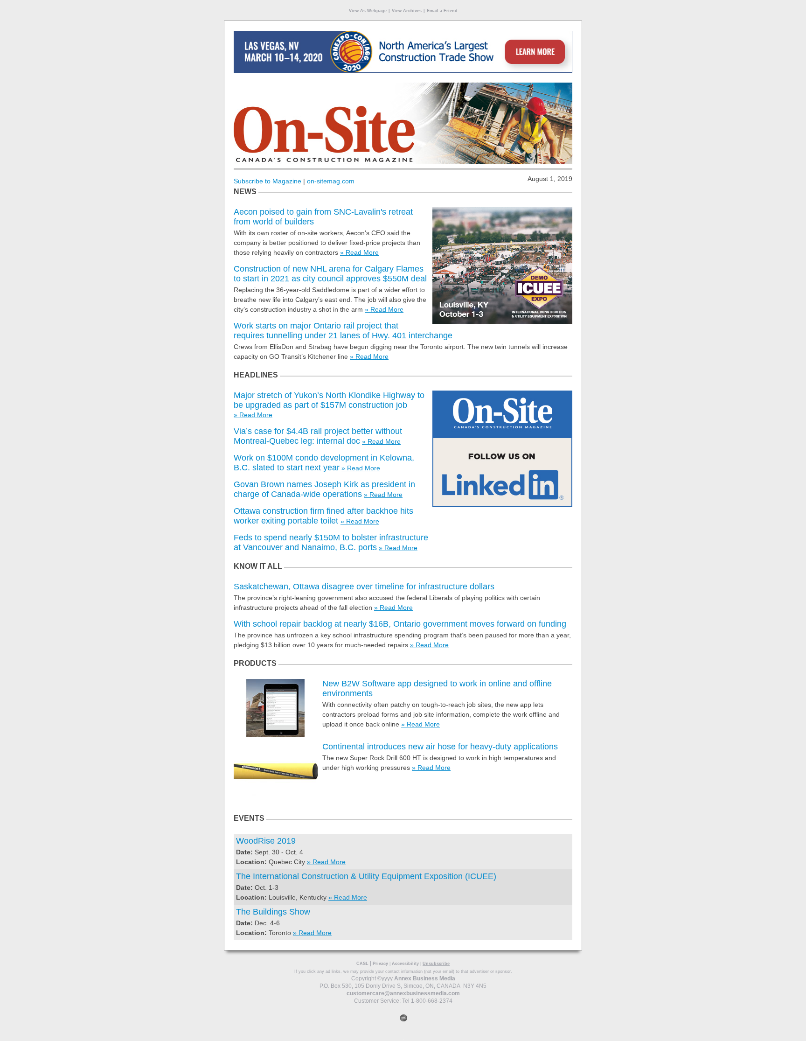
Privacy (380, 963)
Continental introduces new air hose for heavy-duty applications (440, 746)
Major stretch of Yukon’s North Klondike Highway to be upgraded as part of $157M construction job (329, 400)
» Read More (359, 252)
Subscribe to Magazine (267, 181)
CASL (362, 963)
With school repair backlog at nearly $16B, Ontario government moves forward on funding (400, 624)
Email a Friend (442, 10)
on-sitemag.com (330, 181)
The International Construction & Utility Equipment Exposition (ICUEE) (366, 876)
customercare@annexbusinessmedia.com (403, 993)
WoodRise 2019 (266, 840)
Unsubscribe (436, 963)
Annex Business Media (424, 978)
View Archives (407, 10)
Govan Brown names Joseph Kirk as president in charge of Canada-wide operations (324, 489)
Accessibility (405, 963)
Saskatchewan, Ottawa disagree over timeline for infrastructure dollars (364, 586)
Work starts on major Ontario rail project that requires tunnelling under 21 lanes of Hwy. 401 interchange (343, 330)
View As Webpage (368, 10)
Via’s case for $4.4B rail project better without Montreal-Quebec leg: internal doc (318, 436)
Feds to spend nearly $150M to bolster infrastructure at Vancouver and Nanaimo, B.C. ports (331, 542)
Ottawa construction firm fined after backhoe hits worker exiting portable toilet (323, 515)
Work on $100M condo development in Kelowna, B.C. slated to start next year (324, 462)
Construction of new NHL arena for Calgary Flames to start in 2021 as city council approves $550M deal (330, 273)
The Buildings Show (273, 911)
